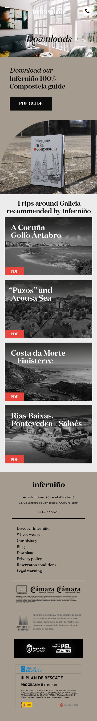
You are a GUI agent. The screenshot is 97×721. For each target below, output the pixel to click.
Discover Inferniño (33, 529)
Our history (27, 541)
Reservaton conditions (36, 565)
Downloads (26, 553)
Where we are (28, 535)
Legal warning (29, 571)
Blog (21, 547)
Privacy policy (29, 559)
